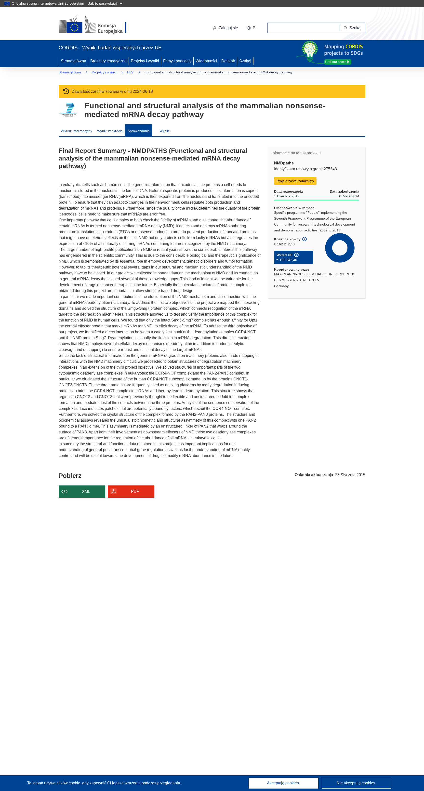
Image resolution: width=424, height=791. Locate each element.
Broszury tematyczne (108, 61)
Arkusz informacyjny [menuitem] (76, 131)
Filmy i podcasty (177, 61)
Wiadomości (206, 61)
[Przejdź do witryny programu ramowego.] (68, 110)
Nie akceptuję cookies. (356, 783)
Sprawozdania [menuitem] (139, 131)
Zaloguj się (228, 28)
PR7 (130, 72)
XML (86, 491)
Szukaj (245, 61)
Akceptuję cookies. (283, 783)
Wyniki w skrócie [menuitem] (110, 131)
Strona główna (73, 61)
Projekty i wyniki (145, 61)
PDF (135, 491)
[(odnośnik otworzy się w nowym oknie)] (98, 24)
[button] (252, 28)
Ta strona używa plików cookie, (54, 783)
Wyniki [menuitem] (164, 131)
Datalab (228, 61)
